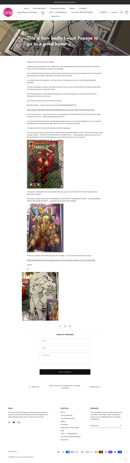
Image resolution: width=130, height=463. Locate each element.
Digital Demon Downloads (27, 12)
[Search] (121, 12)
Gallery (72, 8)
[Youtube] (14, 422)
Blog (43, 12)
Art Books (82, 8)
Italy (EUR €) (12, 451)
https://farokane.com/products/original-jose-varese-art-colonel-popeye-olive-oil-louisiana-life (61, 260)
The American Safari (57, 8)
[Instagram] (19, 422)
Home (26, 8)
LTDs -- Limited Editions (58, 12)
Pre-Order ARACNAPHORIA (82, 12)
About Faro (55, 16)
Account (114, 12)
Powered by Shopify (28, 457)
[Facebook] (9, 422)
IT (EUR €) (103, 12)
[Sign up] (121, 426)
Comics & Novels (39, 8)
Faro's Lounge (17, 457)
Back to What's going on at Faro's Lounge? (65, 387)
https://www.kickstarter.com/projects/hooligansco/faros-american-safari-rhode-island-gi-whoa (60, 110)
